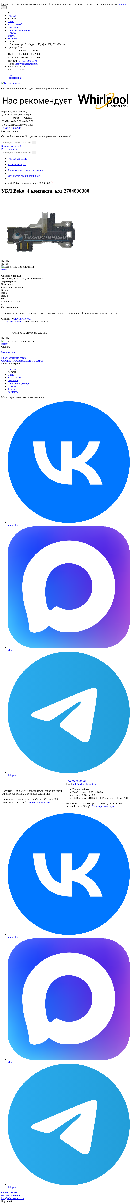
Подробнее (123, 4)
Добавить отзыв (23, 318)
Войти (4, 269)
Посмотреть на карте (38, 802)
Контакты (13, 38)
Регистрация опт (10, 149)
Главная (12, 15)
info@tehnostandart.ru (26, 63)
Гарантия (13, 27)
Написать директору (19, 30)
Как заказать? (15, 24)
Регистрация (14, 77)
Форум (11, 35)
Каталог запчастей (11, 146)
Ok (4, 7)
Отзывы (12, 33)
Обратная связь (9, 1192)
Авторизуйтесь (14, 321)
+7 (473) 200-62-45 (28, 61)
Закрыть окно (8, 352)
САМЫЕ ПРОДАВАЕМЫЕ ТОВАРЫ (22, 360)
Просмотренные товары (14, 357)
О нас (11, 21)
